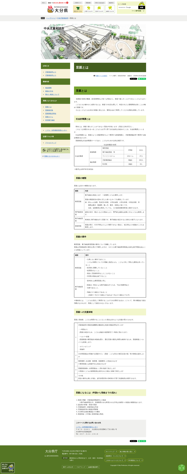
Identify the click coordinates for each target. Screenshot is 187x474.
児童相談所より (50, 72)
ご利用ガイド (77, 3)
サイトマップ (110, 451)
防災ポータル (78, 11)
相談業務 (48, 88)
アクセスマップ (50, 143)
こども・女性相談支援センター (87, 427)
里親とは (48, 107)
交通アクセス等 (48, 136)
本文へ (44, 3)
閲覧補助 (88, 3)
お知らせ (46, 66)
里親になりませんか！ (52, 156)
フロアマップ (80, 467)
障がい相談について (52, 94)
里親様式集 (49, 110)
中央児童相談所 (62, 18)
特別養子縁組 (50, 120)
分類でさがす (89, 11)
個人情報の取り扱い (126, 451)
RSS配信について (134, 460)
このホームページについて (114, 460)
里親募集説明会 (50, 113)
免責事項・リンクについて (114, 456)
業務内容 (46, 81)
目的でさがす (99, 11)
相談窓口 (111, 3)
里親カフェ (49, 117)
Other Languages (99, 3)
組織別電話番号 (93, 467)
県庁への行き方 (68, 467)
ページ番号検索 (136, 11)
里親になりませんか (50, 101)
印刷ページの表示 (101, 76)
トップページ (51, 18)
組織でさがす (110, 11)
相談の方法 (49, 91)
